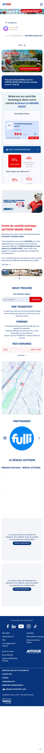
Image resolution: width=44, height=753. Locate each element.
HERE (41, 414)
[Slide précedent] (5, 271)
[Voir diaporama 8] (26, 278)
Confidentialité (8, 682)
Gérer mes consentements (22, 543)
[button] (22, 382)
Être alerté (6, 633)
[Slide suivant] (39, 271)
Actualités (30, 633)
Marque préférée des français (9, 659)
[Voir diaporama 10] (29, 278)
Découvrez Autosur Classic (33, 641)
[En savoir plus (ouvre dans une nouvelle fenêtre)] (22, 201)
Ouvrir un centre (8, 651)
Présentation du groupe (35, 637)
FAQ (3, 640)
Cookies (5, 678)
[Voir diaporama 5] (21, 278)
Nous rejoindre (7, 655)
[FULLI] (22, 438)
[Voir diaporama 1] (14, 278)
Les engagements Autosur (8, 644)
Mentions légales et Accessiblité (15, 671)
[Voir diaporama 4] (19, 278)
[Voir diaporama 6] (22, 278)
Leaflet (32, 414)
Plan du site (7, 674)
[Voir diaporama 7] (24, 278)
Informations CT (8, 637)
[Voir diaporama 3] (17, 278)
